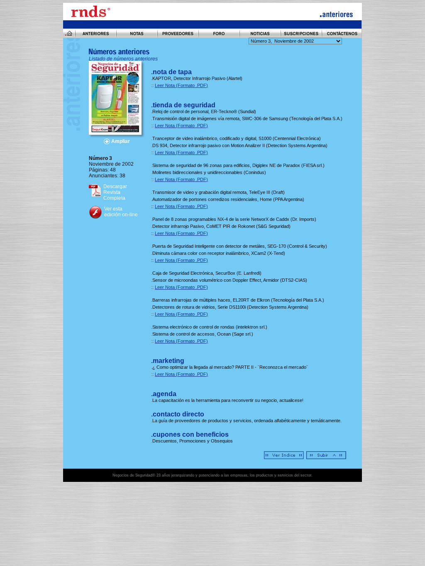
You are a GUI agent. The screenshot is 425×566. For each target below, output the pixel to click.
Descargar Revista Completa (115, 192)
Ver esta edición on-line (121, 212)
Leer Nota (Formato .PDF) (181, 85)
